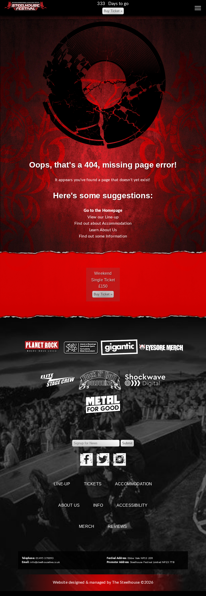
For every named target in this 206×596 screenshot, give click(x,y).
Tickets (92, 484)
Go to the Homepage (103, 211)
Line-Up (62, 484)
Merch (86, 526)
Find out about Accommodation (103, 223)
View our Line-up (103, 217)
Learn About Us (103, 230)
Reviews (117, 526)
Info (98, 505)
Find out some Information (103, 236)
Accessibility (132, 505)
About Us (69, 505)
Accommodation (133, 484)
